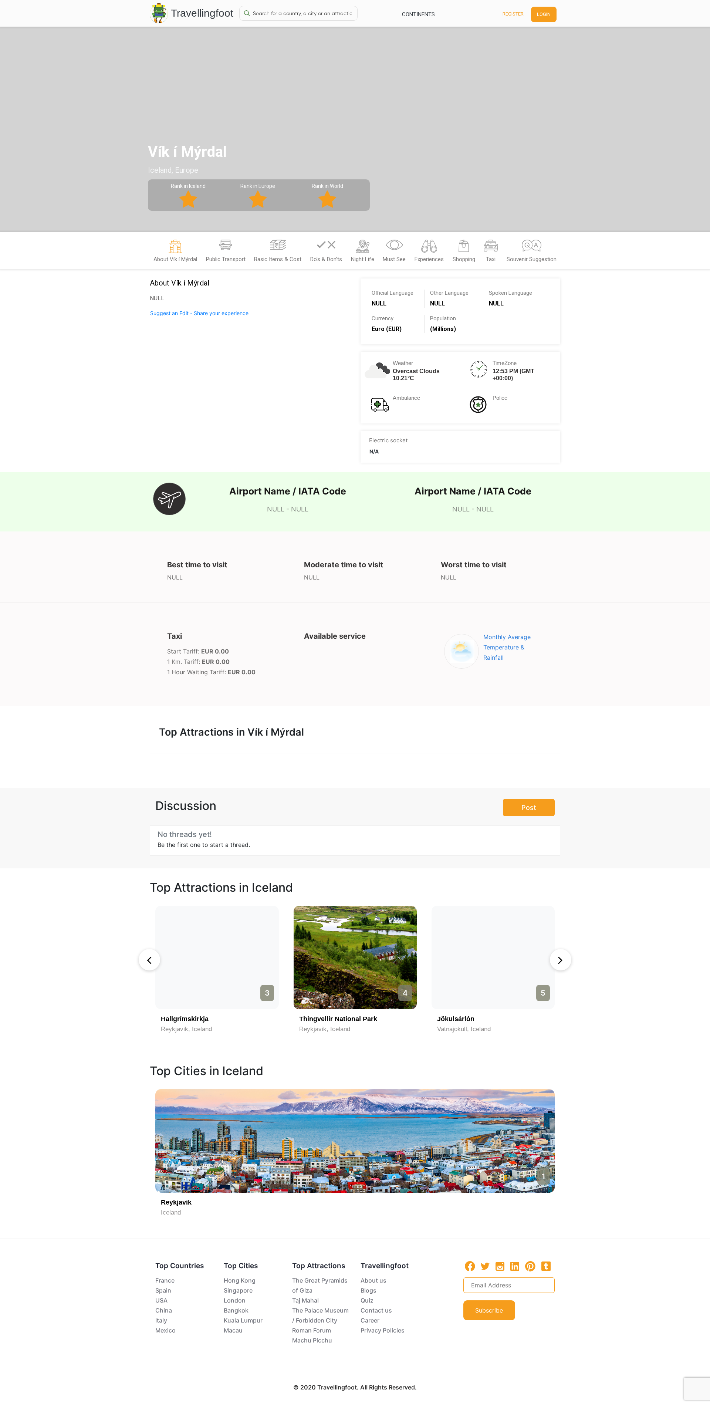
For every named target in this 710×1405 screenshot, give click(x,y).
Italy (161, 1320)
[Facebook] (470, 1266)
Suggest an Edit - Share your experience (199, 313)
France (165, 1280)
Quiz (367, 1300)
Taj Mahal (305, 1300)
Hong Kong (240, 1280)
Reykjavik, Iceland (186, 1029)
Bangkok (236, 1310)
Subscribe (489, 1310)
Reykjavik (176, 1202)
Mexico (165, 1330)
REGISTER (513, 14)
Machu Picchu (312, 1340)
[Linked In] (515, 1266)
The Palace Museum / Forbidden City (320, 1315)
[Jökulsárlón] (493, 957)
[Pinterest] (530, 1266)
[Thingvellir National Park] (355, 957)
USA (161, 1300)
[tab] (175, 253)
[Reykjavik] (355, 1141)
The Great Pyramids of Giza (320, 1285)
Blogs (368, 1290)
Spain (163, 1290)
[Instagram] (500, 1266)
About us (373, 1280)
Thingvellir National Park (338, 1019)
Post (528, 807)
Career (370, 1320)
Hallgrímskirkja (185, 1019)
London (235, 1300)
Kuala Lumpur (243, 1320)
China (163, 1310)
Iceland (171, 1212)
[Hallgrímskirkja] (216, 957)
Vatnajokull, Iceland (464, 1029)
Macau (233, 1330)
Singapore (238, 1290)
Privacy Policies (383, 1330)
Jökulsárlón (455, 1019)
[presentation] (149, 959)
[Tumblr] (546, 1266)
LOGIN (544, 14)
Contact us (376, 1310)
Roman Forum (311, 1330)
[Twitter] (485, 1265)
